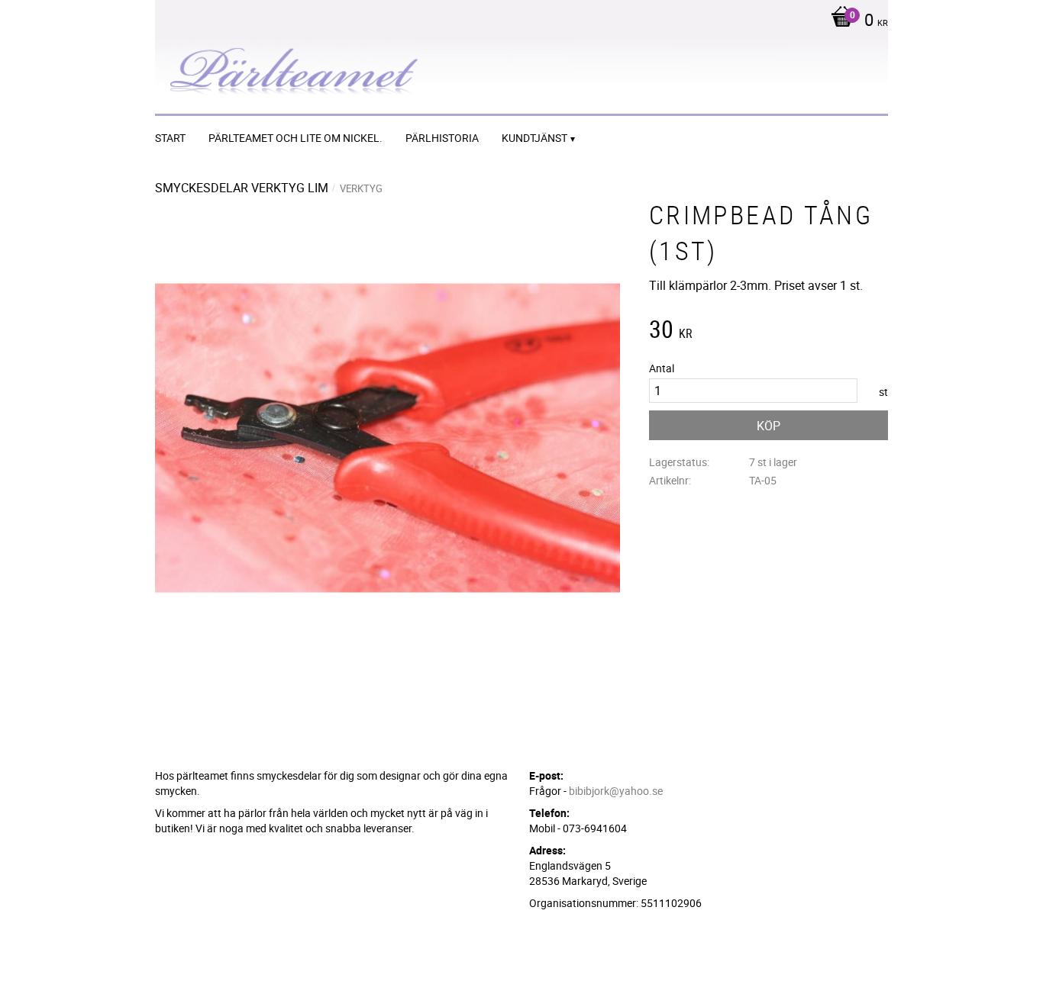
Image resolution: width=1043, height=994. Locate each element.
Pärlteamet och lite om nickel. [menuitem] (295, 137)
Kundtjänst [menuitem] (534, 137)
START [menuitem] (170, 137)
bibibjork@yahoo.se (616, 790)
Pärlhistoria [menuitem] (442, 137)
